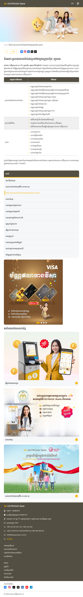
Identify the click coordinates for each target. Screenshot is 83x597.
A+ (13, 51)
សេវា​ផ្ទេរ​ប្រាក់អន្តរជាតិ (13, 211)
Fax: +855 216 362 (25, 527)
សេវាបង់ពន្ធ (9, 199)
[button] (78, 3)
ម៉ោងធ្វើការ (10, 539)
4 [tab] (46, 322)
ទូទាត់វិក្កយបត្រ (10, 180)
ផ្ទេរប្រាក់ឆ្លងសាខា (11, 224)
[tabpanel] (41, 292)
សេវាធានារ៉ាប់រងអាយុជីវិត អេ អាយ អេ (18, 187)
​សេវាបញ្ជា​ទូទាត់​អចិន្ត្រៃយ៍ (14, 242)
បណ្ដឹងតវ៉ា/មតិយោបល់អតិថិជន (13, 553)
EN (72, 3)
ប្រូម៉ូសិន (6, 566)
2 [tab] (40, 322)
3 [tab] (43, 322)
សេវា (5, 45)
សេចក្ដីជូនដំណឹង (8, 570)
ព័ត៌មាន (6, 563)
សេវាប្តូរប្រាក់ (10, 236)
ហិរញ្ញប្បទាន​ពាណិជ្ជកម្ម (13, 255)
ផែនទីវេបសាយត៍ (8, 577)
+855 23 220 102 (12, 527)
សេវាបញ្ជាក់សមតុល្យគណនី (14, 248)
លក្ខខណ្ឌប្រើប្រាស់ (9, 546)
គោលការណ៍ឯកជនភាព (10, 549)
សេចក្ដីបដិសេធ (8, 556)
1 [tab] (37, 322)
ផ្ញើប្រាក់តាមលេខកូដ (12, 230)
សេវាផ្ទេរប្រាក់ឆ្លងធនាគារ (13, 205)
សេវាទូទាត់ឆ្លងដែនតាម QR (14, 217)
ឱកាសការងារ (7, 574)
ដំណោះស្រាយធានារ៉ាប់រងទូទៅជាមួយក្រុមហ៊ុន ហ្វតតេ (23, 193)
